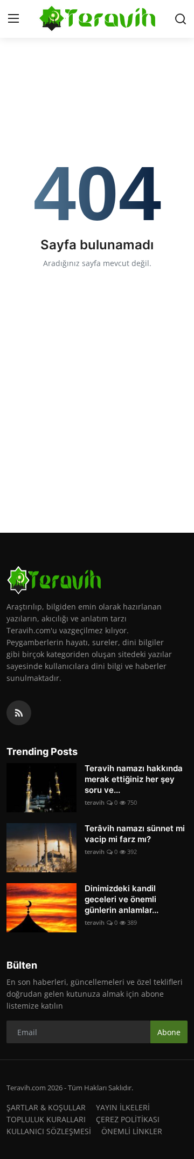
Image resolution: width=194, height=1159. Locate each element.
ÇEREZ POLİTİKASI (128, 1119)
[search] (180, 19)
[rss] (18, 712)
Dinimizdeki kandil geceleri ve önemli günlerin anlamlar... (121, 899)
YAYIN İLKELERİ (123, 1107)
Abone (169, 1032)
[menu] (13, 19)
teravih (95, 802)
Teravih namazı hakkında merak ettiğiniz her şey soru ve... (134, 779)
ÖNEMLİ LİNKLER (131, 1131)
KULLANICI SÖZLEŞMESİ (48, 1131)
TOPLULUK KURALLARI (46, 1119)
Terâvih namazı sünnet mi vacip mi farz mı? (135, 833)
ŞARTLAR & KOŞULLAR (46, 1107)
